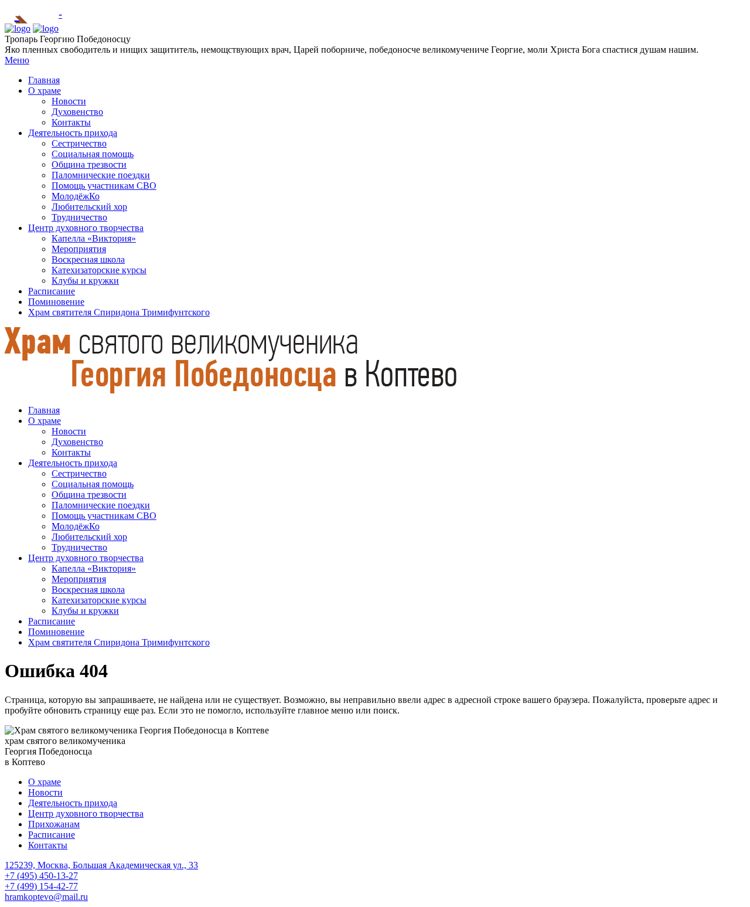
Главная (44, 80)
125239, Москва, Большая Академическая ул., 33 (101, 865)
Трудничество (79, 217)
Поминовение (56, 302)
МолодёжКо (76, 196)
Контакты (71, 122)
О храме (44, 91)
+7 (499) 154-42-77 (41, 886)
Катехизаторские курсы (99, 270)
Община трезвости (89, 164)
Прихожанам (54, 824)
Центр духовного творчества (86, 228)
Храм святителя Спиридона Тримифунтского (119, 312)
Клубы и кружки (85, 281)
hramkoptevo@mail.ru (46, 897)
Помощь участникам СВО (104, 186)
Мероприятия (79, 249)
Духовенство (77, 112)
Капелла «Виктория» (94, 238)
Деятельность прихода (72, 133)
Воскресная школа (88, 259)
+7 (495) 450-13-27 (41, 876)
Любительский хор (89, 207)
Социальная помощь (93, 154)
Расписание (51, 291)
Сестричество (79, 143)
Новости (69, 101)
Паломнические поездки (101, 175)
